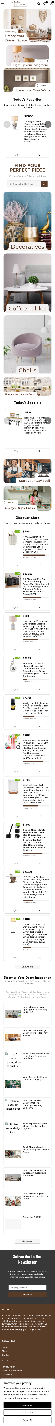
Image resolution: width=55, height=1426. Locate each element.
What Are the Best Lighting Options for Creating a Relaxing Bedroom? (32, 1104)
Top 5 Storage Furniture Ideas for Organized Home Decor (36, 1149)
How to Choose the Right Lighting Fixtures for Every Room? (35, 1033)
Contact (6, 1355)
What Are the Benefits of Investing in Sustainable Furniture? (35, 1173)
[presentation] (7, 124)
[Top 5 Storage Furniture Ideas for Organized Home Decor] (13, 1154)
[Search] (38, 4)
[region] (27, 1402)
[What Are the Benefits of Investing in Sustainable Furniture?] (13, 1177)
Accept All (27, 1405)
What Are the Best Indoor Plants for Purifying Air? (35, 1078)
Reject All (27, 1420)
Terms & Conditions (12, 1370)
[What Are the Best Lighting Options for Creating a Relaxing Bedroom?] (13, 1107)
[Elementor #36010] (13, 1224)
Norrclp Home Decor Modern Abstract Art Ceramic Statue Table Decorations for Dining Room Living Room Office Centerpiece (35, 669)
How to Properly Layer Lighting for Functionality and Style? (35, 1009)
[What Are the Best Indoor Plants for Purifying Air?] (13, 1084)
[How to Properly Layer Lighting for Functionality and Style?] (13, 1014)
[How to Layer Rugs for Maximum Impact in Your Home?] (13, 1201)
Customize (27, 1412)
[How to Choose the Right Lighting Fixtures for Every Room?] (13, 1037)
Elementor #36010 (32, 1217)
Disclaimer (7, 1374)
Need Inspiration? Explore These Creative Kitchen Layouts (35, 1126)
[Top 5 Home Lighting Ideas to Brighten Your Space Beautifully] (13, 1060)
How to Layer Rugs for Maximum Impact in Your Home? (35, 1196)
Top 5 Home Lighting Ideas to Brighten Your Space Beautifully (36, 1056)
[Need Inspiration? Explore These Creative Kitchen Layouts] (13, 1130)
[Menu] (3, 4)
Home (5, 1347)
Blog (4, 1351)
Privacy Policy (8, 1366)
